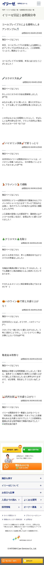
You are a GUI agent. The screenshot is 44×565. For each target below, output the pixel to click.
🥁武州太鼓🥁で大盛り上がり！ (19, 396)
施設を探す (7, 478)
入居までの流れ (9, 500)
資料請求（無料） (13, 450)
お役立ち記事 (8, 492)
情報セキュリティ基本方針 (13, 519)
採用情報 (6, 507)
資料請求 (29, 561)
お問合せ (29, 519)
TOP (3, 10)
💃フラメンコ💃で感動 (14, 184)
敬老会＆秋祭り (10, 355)
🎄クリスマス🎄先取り (14, 239)
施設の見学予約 (33, 450)
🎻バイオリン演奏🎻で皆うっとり (20, 143)
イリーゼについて (10, 485)
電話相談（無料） (11, 561)
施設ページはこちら (10, 40)
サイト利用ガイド (10, 515)
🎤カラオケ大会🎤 (12, 78)
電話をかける (22, 466)
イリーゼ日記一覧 (12, 10)
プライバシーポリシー (33, 515)
